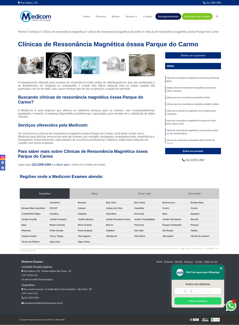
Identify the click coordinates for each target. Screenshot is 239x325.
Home (86, 16)
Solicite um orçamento (193, 55)
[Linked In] (2, 162)
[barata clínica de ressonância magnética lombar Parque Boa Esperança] (142, 65)
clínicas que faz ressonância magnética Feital (188, 97)
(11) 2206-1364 (213, 2)
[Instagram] (2, 157)
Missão (116, 16)
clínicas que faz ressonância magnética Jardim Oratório (192, 104)
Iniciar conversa (198, 300)
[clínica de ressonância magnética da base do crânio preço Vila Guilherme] (59, 65)
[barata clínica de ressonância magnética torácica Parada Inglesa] (31, 65)
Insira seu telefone (198, 284)
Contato (147, 16)
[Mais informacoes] (217, 16)
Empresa (101, 16)
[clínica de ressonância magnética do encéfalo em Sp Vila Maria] (114, 65)
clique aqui (62, 164)
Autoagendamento (168, 16)
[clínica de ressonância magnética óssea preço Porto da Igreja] (86, 65)
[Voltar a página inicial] (35, 16)
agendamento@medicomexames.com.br (43, 303)
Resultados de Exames (197, 16)
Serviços (130, 16)
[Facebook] (2, 167)
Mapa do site (210, 261)
